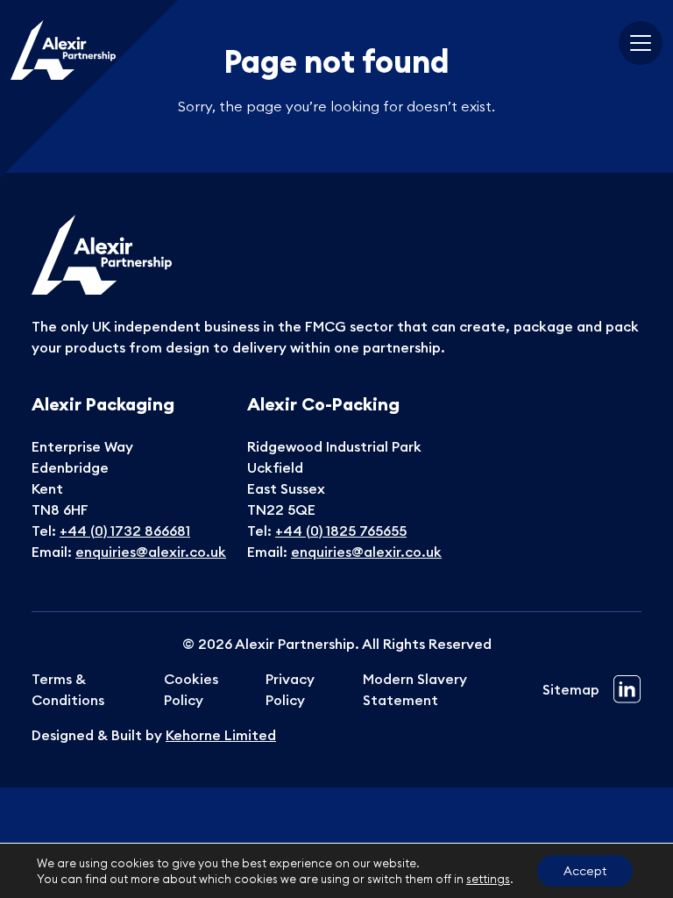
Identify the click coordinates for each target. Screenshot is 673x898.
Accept (584, 871)
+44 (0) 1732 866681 (125, 530)
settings (488, 879)
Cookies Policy (191, 689)
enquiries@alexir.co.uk (150, 551)
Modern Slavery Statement (415, 689)
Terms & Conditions (68, 689)
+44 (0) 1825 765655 (341, 530)
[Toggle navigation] (640, 43)
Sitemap (570, 689)
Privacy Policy (290, 689)
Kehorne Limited (221, 735)
